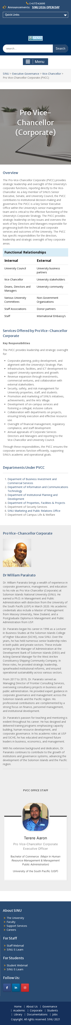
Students (52, 1010)
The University (15, 918)
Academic (19, 1010)
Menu (39, 62)
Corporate (36, 1010)
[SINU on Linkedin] (16, 988)
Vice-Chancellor (51, 73)
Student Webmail (17, 965)
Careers (11, 930)
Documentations (37, 1014)
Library (18, 1014)
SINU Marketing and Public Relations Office (34, 510)
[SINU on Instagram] (25, 988)
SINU (6, 73)
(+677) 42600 (37, 3)
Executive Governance (25, 73)
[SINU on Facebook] (7, 988)
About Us (32, 1006)
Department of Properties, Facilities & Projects (36, 503)
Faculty (11, 922)
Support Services (17, 926)
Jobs (55, 1014)
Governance (49, 1006)
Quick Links (12, 14)
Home (18, 1006)
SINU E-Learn (15, 949)
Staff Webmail (15, 945)
